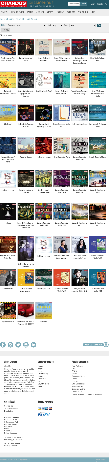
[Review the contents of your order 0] (106, 5)
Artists (40, 12)
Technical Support (11, 409)
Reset (6, 30)
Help (93, 12)
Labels (30, 12)
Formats (75, 381)
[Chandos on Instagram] (11, 347)
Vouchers (83, 12)
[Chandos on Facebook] (3, 347)
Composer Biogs (78, 376)
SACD (74, 371)
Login (93, 4)
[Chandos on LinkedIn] (34, 347)
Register (100, 4)
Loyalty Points (43, 384)
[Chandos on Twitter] (18, 347)
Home (40, 366)
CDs (73, 369)
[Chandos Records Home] (13, 7)
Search (4, 12)
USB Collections (78, 384)
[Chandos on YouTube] (26, 347)
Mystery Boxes (77, 386)
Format (60, 12)
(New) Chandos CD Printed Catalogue (87, 394)
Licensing (42, 376)
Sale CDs (71, 12)
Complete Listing (78, 389)
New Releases (17, 12)
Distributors (8, 411)
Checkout (41, 379)
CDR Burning (43, 374)
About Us (7, 366)
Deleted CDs (77, 392)
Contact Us (8, 406)
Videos (50, 12)
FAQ (39, 381)
